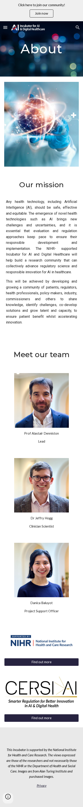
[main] (41, 49)
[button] (5, 27)
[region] (41, 10)
